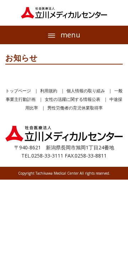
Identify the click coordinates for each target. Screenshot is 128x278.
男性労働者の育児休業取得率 (75, 108)
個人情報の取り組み (85, 91)
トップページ (18, 91)
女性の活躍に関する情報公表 (72, 99)
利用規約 (48, 91)
